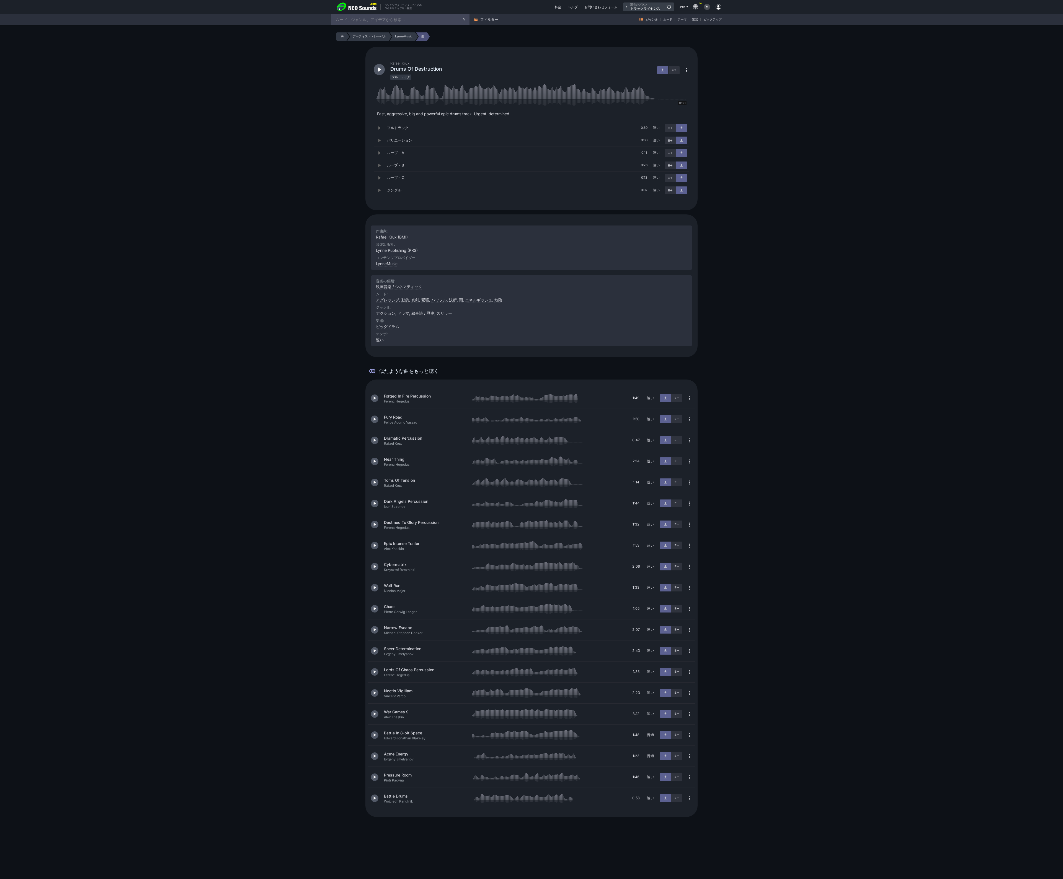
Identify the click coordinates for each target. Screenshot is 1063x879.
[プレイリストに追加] (670, 128)
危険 (498, 300)
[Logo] (357, 7)
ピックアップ (712, 19)
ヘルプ (573, 7)
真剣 (415, 300)
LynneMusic (387, 263)
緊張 (425, 300)
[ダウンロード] (681, 128)
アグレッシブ (387, 300)
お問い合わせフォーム (601, 7)
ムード (667, 19)
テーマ (682, 19)
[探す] (463, 19)
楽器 (695, 19)
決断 (453, 300)
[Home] (341, 36)
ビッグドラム (387, 326)
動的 (405, 300)
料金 (557, 7)
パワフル (439, 300)
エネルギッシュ (478, 300)
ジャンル (652, 19)
